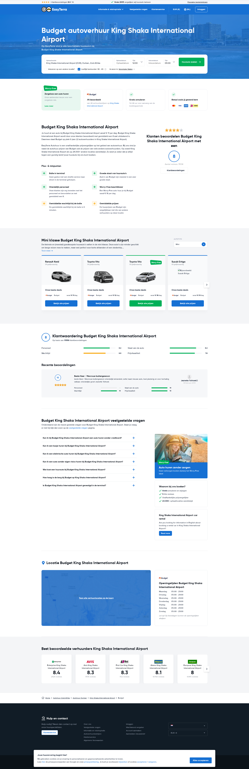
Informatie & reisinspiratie (109, 9)
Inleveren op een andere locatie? (61, 69)
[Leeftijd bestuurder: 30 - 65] (79, 69)
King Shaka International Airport (102, 698)
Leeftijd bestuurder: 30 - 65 (92, 69)
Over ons (87, 724)
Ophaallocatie (51, 60)
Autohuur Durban (80, 698)
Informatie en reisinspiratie (94, 731)
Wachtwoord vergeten (135, 727)
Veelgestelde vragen (138, 9)
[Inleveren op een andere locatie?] (46, 69)
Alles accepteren (201, 760)
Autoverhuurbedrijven (92, 734)
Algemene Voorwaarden (93, 740)
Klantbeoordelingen (176, 170)
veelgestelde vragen (78, 428)
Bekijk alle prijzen (61, 303)
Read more (165, 533)
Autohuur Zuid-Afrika (61, 698)
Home (47, 698)
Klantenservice (158, 9)
